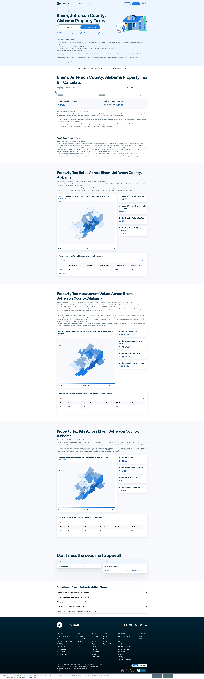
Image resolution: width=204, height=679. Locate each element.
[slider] (56, 92)
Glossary (120, 657)
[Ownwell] (63, 3)
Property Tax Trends (124, 649)
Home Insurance (62, 649)
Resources (121, 633)
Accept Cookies (168, 676)
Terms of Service (68, 668)
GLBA (74, 668)
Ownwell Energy (62, 646)
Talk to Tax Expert (62, 654)
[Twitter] (141, 625)
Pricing (105, 639)
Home (58, 11)
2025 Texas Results (124, 636)
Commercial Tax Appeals (64, 641)
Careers (105, 641)
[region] (102, 676)
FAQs (141, 639)
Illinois (94, 646)
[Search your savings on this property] (143, 260)
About (105, 636)
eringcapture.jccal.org (133, 570)
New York (95, 649)
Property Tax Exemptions (65, 639)
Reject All (157, 676)
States (94, 633)
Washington (96, 657)
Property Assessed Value (66, 88)
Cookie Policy (33, 677)
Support (142, 633)
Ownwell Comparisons (125, 639)
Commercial (79, 641)
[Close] (201, 676)
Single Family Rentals (82, 639)
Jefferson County (86, 11)
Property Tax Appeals (63, 636)
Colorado (95, 639)
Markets (78, 633)
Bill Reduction (61, 651)
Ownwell (64, 198)
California (95, 636)
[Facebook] (125, 625)
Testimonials (121, 651)
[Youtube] (146, 625)
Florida (94, 641)
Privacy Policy (60, 668)
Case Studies (122, 644)
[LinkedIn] (130, 625)
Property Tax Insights (124, 646)
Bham (94, 11)
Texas (94, 654)
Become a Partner (109, 644)
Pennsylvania (96, 651)
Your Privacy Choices (62, 671)
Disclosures (86, 668)
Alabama (76, 11)
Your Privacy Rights (145, 676)
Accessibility (79, 668)
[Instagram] (136, 625)
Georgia (94, 644)
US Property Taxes (67, 11)
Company (106, 633)
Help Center (143, 636)
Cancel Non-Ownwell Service (127, 659)
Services (60, 633)
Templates (121, 654)
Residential (79, 636)
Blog (119, 641)
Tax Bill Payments (62, 644)
